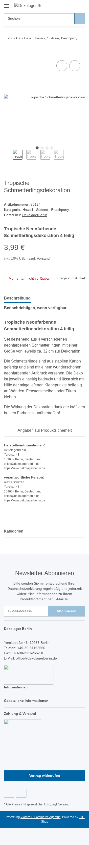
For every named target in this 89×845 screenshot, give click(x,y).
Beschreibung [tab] (17, 298)
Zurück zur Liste (19, 38)
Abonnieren (66, 611)
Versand (43, 258)
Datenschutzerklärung (24, 589)
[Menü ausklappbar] (6, 4)
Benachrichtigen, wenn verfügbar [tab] (35, 308)
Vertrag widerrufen (44, 776)
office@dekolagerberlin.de (36, 658)
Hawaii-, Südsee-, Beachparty (45, 210)
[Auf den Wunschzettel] (74, 65)
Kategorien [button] (13, 531)
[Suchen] (79, 18)
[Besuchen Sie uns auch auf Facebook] (9, 793)
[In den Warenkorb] (8, 53)
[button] (65, 5)
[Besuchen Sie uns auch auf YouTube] (21, 793)
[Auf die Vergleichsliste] (61, 65)
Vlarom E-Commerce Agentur (41, 817)
